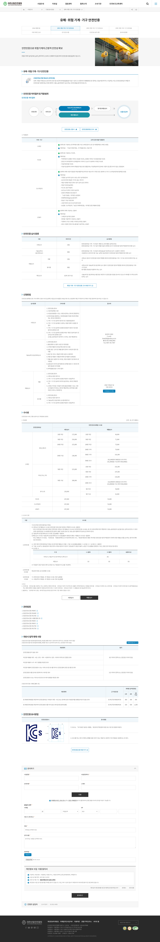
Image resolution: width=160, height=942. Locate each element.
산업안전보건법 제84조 (29, 611)
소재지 (83, 783)
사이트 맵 (96, 922)
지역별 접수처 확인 (109, 391)
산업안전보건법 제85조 (29, 623)
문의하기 (80, 895)
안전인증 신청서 (69, 129)
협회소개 (83, 4)
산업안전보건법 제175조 (29, 626)
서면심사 (71, 598)
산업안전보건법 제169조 (29, 613)
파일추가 (28, 854)
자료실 (54, 4)
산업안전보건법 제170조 (29, 616)
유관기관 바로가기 (125, 922)
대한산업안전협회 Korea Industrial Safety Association (12, 4)
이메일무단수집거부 (66, 922)
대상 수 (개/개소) (29, 817)
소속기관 (98, 4)
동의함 (124, 888)
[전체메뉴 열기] (156, 3)
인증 (80, 795)
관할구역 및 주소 (86, 922)
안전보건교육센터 (116, 4)
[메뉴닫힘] (132, 9)
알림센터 (68, 4)
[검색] (147, 3)
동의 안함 (131, 888)
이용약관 (77, 922)
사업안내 (40, 4)
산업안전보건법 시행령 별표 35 (31, 618)
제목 (26, 826)
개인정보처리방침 (53, 922)
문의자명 (27, 783)
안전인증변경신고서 (88, 129)
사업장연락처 (85, 774)
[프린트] (136, 9)
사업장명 (27, 774)
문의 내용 (27, 835)
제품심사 (89, 598)
